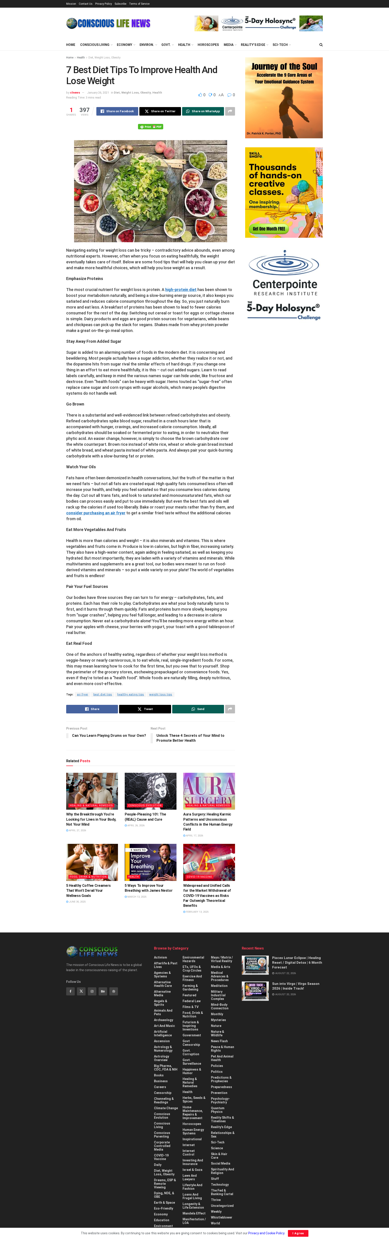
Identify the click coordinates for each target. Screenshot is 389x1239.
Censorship (162, 1093)
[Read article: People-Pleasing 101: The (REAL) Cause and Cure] (150, 791)
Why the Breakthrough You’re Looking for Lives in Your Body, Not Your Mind (91, 819)
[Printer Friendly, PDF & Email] (150, 126)
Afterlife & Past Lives (165, 965)
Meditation (219, 986)
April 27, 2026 (77, 830)
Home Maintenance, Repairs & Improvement (193, 1112)
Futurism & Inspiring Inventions (191, 1025)
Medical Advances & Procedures (220, 976)
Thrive (216, 1200)
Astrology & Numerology (163, 1048)
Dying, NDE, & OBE (164, 1195)
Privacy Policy (103, 3)
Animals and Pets (163, 1012)
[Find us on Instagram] (92, 991)
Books (159, 1075)
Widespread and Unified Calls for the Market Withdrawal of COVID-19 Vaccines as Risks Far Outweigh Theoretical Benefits (207, 895)
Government (192, 1035)
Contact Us (86, 3)
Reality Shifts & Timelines (222, 1119)
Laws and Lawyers (190, 1177)
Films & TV (191, 1007)
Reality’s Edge (253, 45)
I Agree (298, 1233)
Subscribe (120, 3)
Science (217, 1148)
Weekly (216, 1211)
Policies (217, 1066)
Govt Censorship (191, 1042)
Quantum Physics (217, 1110)
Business (161, 1081)
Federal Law (192, 1001)
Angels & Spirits (160, 1002)
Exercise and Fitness (192, 978)
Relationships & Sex (223, 1134)
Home (70, 45)
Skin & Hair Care (219, 1155)
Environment (163, 1226)
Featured (189, 995)
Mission (71, 3)
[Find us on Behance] (103, 991)
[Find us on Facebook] (70, 991)
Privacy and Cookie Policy (266, 1233)
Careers (160, 1087)
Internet (189, 1145)
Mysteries (218, 1020)
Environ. (147, 45)
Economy (124, 45)
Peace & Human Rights (222, 1048)
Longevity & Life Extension (193, 1205)
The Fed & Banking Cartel (222, 1192)
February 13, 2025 (196, 911)
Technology (220, 1184)
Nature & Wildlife (217, 1033)
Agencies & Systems (162, 974)
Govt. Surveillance (192, 1061)
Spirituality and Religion (222, 1171)
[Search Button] (321, 44)
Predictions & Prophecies (221, 1079)
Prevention (219, 1093)
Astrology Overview (161, 1058)
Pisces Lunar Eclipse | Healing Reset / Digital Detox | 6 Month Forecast (297, 962)
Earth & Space (164, 1202)
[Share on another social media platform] (230, 111)
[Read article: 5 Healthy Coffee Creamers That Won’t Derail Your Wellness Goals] (92, 862)
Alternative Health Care (163, 984)
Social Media (220, 1163)
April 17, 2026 (194, 835)
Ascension (162, 1041)
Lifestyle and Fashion (192, 1186)
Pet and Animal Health (222, 1058)
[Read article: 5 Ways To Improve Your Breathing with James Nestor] (150, 862)
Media (228, 45)
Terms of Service (139, 3)
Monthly (217, 1014)
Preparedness (221, 1087)
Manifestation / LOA (194, 1221)
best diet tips (102, 694)
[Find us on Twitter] (81, 991)
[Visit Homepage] (108, 23)
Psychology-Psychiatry (220, 1100)
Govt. (166, 45)
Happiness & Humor (192, 1071)
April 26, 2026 (136, 825)
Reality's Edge (221, 1127)
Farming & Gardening (190, 987)
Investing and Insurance (193, 1162)
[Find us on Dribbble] (113, 991)
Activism (160, 957)
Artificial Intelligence (163, 1033)
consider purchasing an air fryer (95, 513)
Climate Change (166, 1108)
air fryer (82, 694)
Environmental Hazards (193, 959)
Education (161, 1220)
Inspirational (192, 1139)
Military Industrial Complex (218, 995)
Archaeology (163, 1020)
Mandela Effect (194, 1213)
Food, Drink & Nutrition (88, 876)
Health (184, 45)
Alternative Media (162, 993)
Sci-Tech (280, 45)
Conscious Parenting (162, 1134)
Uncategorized (222, 1206)
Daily (157, 1165)
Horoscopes (208, 45)
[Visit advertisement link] (258, 23)
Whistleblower (221, 1217)
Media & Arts (220, 967)
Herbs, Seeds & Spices (194, 1099)
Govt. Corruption (191, 1052)
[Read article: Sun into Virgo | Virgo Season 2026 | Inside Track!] (255, 991)
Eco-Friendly (163, 1208)
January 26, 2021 (98, 92)
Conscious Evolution (145, 805)
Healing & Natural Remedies (91, 805)
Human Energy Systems (193, 1131)
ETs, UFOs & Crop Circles (192, 968)
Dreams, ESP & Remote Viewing (165, 1183)
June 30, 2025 (77, 901)
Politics (217, 1071)
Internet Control (189, 1152)
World (215, 1223)
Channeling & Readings (164, 1100)
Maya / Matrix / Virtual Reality (222, 959)
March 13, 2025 (136, 896)
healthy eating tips (130, 694)
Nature (216, 1026)
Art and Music (164, 1026)
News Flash (219, 1041)
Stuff (215, 1179)
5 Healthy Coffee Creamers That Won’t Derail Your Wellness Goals (88, 890)
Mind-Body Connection (219, 1006)
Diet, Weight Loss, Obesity (104, 57)
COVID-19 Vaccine (199, 876)
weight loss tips (160, 694)
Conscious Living (94, 45)
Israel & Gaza (192, 1170)
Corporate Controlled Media (162, 1145)
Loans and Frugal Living (192, 1196)
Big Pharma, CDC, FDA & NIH (165, 1067)
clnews (75, 92)
